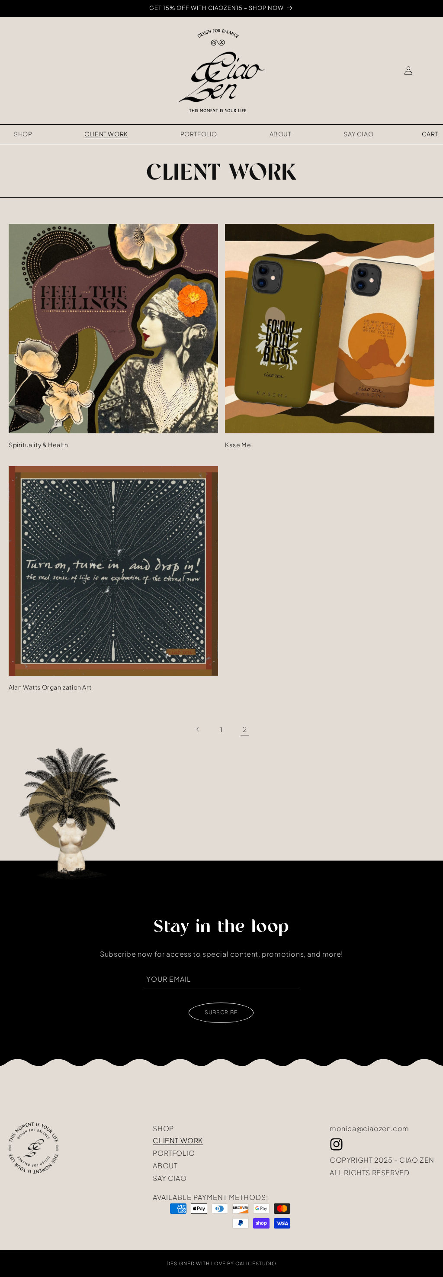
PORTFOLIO (174, 1152)
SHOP (163, 1128)
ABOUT (165, 1165)
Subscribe (221, 1012)
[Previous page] (198, 729)
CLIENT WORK (178, 1140)
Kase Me (238, 444)
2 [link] (245, 729)
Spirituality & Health (38, 444)
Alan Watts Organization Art (50, 687)
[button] (430, 134)
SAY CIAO (169, 1177)
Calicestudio (255, 1263)
